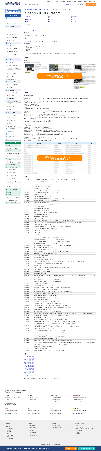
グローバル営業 (56, 425)
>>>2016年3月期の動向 (29, 368)
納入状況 (51, 19)
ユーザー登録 (79, 1)
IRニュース (32, 425)
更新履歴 (74, 21)
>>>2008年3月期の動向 (29, 356)
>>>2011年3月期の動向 (29, 361)
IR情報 (30, 423)
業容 (50, 16)
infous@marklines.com (34, 401)
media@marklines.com (11, 404)
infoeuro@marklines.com (79, 413)
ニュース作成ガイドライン (82, 427)
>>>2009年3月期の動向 (29, 358)
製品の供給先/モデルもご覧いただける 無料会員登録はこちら (59, 158)
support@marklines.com (11, 402)
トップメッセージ (11, 428)
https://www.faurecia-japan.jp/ (30, 30)
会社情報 (8, 426)
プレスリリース (10, 438)
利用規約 (78, 432)
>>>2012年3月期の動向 (29, 362)
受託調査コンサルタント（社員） (60, 427)
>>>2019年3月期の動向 (29, 372)
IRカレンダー (33, 434)
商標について (79, 425)
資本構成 (28, 18)
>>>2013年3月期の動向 (29, 363)
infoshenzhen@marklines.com (80, 401)
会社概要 (28, 16)
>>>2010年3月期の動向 (29, 359)
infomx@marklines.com (57, 413)
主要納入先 (28, 19)
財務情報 (32, 430)
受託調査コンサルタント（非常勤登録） (61, 429)
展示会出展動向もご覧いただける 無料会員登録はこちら (59, 76)
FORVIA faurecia (27, 41)
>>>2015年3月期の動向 (29, 366)
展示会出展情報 (52, 18)
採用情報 (56, 1)
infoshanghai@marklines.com (58, 401)
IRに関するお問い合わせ (35, 435)
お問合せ (74, 1)
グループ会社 (10, 435)
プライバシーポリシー (81, 423)
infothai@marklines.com (11, 413)
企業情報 (8, 423)
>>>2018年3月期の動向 (29, 371)
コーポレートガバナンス (35, 429)
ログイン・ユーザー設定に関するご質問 (84, 428)
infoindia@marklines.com (34, 413)
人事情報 (74, 19)
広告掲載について (80, 433)
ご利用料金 (68, 1)
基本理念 (9, 430)
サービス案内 (62, 1)
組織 (8, 433)
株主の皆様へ (33, 427)
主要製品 (74, 18)
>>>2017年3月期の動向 (29, 369)
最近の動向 (74, 16)
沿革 (27, 21)
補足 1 (50, 21)
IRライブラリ (33, 432)
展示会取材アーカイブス (29, 375)
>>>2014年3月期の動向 (29, 365)
